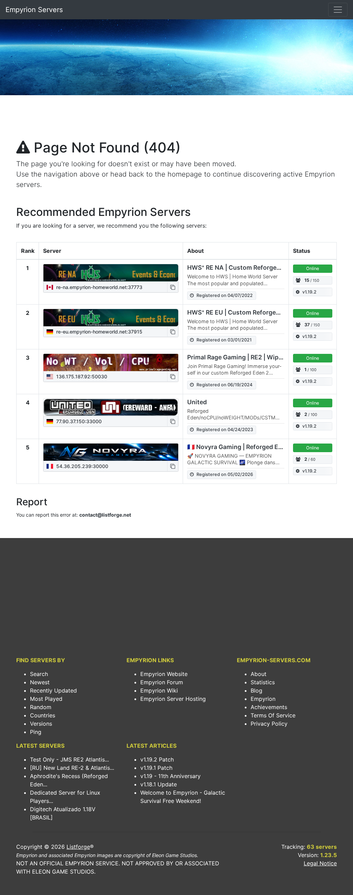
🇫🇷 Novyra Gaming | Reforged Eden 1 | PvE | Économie (265, 446)
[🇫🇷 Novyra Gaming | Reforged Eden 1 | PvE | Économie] (110, 452)
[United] (110, 407)
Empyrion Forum (161, 682)
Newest (40, 682)
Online (312, 268)
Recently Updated (53, 690)
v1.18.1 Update (158, 784)
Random (40, 707)
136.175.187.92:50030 (81, 376)
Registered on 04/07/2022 (224, 295)
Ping (35, 731)
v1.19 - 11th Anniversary (170, 776)
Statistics (263, 682)
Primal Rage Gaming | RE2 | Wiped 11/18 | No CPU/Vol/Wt (269, 357)
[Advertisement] (176, 119)
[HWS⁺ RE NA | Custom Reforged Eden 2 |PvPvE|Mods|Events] (110, 272)
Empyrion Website (164, 673)
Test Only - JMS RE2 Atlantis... (69, 759)
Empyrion (263, 698)
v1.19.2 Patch (157, 759)
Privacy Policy (269, 723)
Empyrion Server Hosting (173, 698)
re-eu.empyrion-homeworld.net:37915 (98, 332)
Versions (41, 723)
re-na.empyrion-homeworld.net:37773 (98, 287)
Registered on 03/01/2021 (224, 339)
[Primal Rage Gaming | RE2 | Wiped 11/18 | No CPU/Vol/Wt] (110, 362)
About (258, 673)
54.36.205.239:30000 (81, 466)
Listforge (78, 846)
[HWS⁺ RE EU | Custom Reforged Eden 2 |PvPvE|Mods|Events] (110, 317)
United (197, 402)
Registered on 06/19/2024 (224, 384)
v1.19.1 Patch (156, 767)
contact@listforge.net (105, 515)
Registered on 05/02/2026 (224, 474)
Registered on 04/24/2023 (224, 429)
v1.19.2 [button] (309, 292)
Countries (42, 715)
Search (39, 673)
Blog (256, 690)
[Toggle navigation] (337, 10)
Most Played (46, 698)
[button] (172, 287)
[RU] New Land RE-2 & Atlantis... (72, 767)
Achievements (269, 707)
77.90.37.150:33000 (78, 421)
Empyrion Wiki (159, 690)
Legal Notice (320, 863)
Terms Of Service (273, 715)
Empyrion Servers (34, 10)
